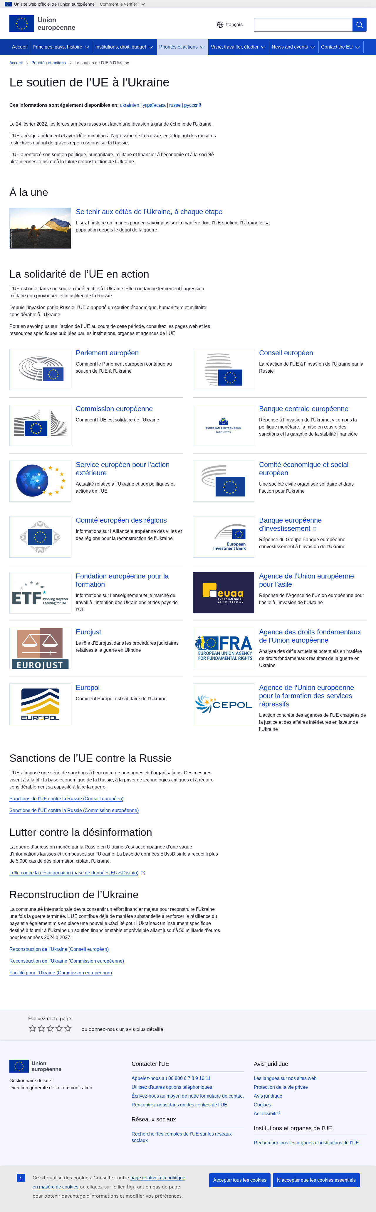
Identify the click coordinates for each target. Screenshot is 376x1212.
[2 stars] (37, 1028)
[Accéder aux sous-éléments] (88, 47)
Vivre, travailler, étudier (234, 46)
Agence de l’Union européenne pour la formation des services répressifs (306, 695)
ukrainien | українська (143, 105)
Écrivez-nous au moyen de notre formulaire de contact (188, 1095)
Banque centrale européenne (303, 409)
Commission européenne (114, 409)
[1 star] (32, 1028)
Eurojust (88, 632)
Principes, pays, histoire (57, 46)
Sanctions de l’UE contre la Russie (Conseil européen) (66, 798)
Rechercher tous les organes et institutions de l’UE (306, 1142)
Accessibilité (267, 1113)
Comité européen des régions (121, 520)
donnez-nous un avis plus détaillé (126, 1029)
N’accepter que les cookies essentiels (316, 1180)
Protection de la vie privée (281, 1087)
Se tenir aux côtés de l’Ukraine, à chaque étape (149, 212)
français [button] (234, 24)
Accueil (20, 46)
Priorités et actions (178, 46)
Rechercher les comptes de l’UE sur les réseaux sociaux (182, 1137)
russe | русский (185, 105)
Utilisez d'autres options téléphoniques (172, 1087)
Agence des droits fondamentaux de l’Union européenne (310, 636)
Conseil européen (286, 353)
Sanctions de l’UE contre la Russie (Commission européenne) (74, 810)
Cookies (262, 1104)
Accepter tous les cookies (239, 1180)
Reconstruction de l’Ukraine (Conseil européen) (59, 949)
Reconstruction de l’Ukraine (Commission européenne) (66, 960)
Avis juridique (268, 1095)
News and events (290, 46)
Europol (88, 687)
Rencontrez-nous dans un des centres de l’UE (179, 1104)
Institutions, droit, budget (120, 46)
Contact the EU (337, 46)
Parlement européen (107, 353)
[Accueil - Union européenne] (42, 23)
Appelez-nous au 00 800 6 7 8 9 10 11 (171, 1078)
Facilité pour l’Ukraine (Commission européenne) (60, 972)
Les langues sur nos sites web (285, 1078)
